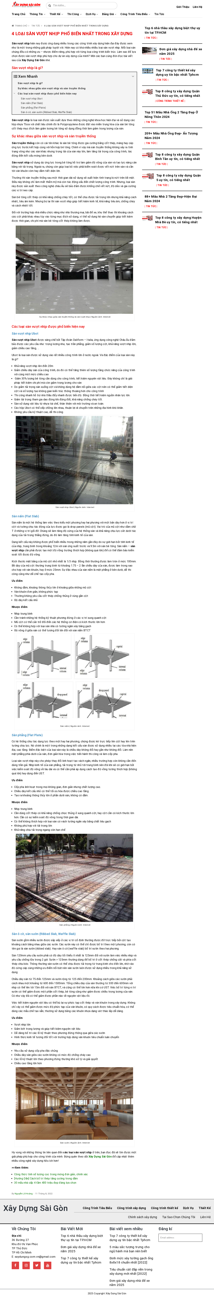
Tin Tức (159, 14)
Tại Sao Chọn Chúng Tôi (178, 1217)
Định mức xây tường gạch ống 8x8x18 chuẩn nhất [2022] (131, 1260)
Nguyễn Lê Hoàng (24, 1193)
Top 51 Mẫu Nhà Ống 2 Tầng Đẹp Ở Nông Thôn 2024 (171, 114)
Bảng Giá (108, 14)
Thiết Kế (55, 14)
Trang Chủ (18, 14)
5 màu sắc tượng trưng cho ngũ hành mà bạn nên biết (130, 1249)
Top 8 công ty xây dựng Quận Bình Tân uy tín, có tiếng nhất (177, 157)
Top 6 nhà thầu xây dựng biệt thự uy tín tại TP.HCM (172, 30)
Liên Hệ (197, 7)
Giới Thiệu (182, 7)
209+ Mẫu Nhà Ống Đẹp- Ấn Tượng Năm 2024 (171, 135)
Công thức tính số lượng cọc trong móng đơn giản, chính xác (51, 1174)
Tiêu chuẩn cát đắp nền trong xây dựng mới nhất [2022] (131, 1272)
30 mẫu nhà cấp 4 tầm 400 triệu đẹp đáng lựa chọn (45, 1182)
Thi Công (73, 14)
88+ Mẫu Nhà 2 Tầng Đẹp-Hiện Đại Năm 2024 (171, 199)
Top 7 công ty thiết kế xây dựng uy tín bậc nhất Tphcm (177, 72)
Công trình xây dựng (131, 1208)
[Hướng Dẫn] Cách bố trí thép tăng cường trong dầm (46, 1178)
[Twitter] (36, 1265)
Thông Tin (36, 14)
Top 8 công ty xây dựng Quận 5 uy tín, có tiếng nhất (178, 177)
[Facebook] (15, 1265)
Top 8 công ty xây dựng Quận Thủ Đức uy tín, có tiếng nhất (177, 93)
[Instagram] (26, 1265)
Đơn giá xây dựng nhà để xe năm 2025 (180, 51)
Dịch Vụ (90, 14)
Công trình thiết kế (164, 1208)
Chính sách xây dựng (142, 1217)
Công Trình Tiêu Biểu (133, 14)
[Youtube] (47, 1265)
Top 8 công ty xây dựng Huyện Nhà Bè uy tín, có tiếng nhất (178, 220)
